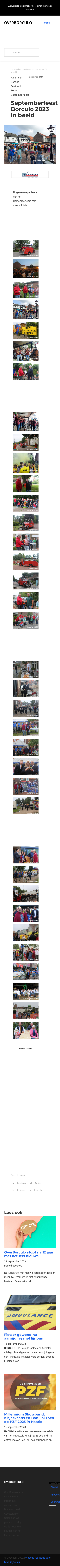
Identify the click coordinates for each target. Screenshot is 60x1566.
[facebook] (5, 1545)
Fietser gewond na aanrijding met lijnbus (23, 1336)
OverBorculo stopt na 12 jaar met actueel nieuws (28, 1254)
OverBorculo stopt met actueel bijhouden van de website (30, 8)
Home (13, 69)
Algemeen (21, 69)
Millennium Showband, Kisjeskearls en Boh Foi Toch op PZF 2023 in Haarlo (29, 1418)
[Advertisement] (26, 223)
